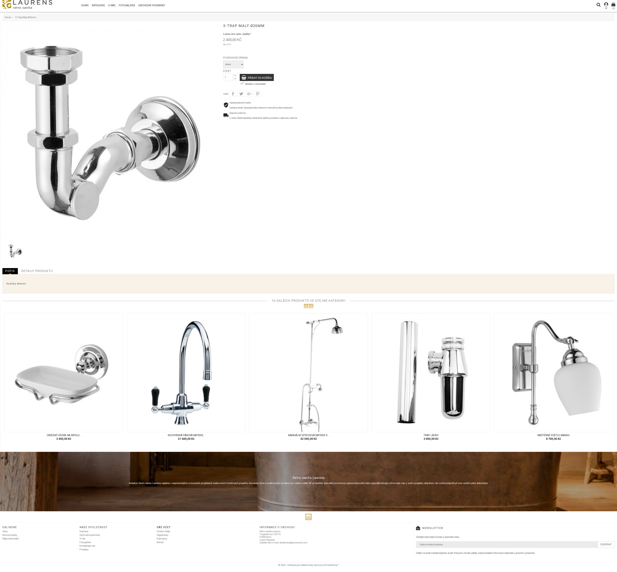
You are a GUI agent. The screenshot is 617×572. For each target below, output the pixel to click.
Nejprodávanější (10, 538)
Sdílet (233, 94)
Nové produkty (9, 535)
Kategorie (98, 5)
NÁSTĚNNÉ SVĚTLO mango (431, 435)
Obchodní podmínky (151, 5)
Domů (85, 5)
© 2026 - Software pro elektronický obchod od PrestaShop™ (308, 565)
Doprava (84, 531)
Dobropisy (162, 538)
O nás (112, 5)
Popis (10, 271)
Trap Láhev (308, 435)
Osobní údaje (163, 531)
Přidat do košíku (259, 78)
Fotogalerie (127, 5)
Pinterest (257, 94)
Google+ (249, 94)
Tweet (241, 94)
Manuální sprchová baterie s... (186, 435)
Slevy (5, 531)
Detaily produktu (37, 271)
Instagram (308, 517)
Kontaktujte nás (87, 546)
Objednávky (162, 535)
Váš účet (164, 527)
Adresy (160, 542)
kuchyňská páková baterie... (63, 435)
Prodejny (84, 549)
